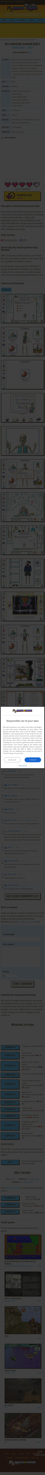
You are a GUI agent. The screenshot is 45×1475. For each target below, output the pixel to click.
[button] (22, 765)
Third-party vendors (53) (30, 738)
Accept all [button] (32, 760)
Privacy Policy (18, 753)
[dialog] (22, 737)
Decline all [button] (12, 760)
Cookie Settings (8, 753)
